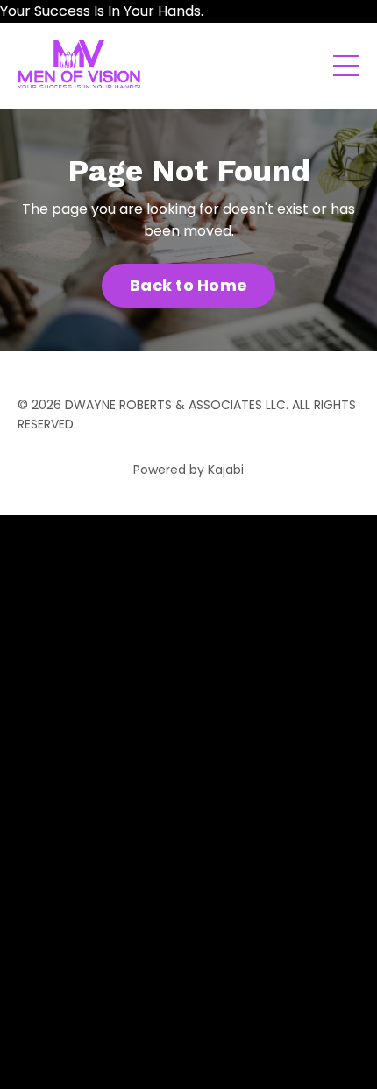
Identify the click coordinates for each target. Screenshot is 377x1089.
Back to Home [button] (188, 285)
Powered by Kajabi (188, 469)
